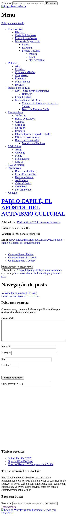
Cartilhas (20, 124)
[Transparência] (13, 6)
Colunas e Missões (25, 72)
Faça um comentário (49, 222)
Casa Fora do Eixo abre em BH (20, 296)
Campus (19, 121)
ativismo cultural (23, 273)
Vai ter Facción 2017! (20, 458)
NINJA (19, 161)
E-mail (6, 352)
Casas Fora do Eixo (25, 174)
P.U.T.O (19, 84)
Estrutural (27, 47)
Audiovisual (21, 180)
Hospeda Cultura (24, 177)
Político (26, 44)
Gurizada (20, 127)
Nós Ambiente (36, 59)
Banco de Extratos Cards (35, 109)
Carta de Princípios (25, 35)
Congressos (21, 75)
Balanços (27, 93)
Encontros (20, 78)
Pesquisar (6, 3)
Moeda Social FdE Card (28, 100)
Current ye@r (9, 383)
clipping (47, 273)
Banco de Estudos (25, 118)
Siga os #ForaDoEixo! (20, 461)
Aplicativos (14, 168)
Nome (5, 346)
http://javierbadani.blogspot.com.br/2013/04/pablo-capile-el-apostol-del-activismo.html (32, 241)
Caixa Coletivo (23, 97)
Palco (32, 56)
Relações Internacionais (49, 270)
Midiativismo (22, 158)
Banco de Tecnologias (27, 140)
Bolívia (38, 273)
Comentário (7, 318)
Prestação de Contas (26, 38)
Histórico (20, 32)
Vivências (20, 115)
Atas (17, 66)
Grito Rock (21, 186)
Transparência (8, 506)
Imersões (20, 130)
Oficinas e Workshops (27, 137)
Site (3, 359)
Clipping (20, 152)
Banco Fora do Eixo (19, 87)
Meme (18, 155)
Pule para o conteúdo (12, 23)
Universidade (15, 112)
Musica (33, 53)
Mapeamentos (22, 81)
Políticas (12, 63)
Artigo (18, 149)
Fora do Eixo (15, 29)
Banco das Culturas (25, 171)
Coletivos (20, 69)
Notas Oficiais (16, 164)
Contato (12, 192)
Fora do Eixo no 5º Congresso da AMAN (30, 464)
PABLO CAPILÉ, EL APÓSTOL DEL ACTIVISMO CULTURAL (33, 207)
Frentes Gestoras (31, 50)
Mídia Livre (14, 146)
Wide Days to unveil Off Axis (19, 293)
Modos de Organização (27, 41)
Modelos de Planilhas (33, 143)
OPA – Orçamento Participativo (32, 90)
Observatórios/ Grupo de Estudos (33, 134)
